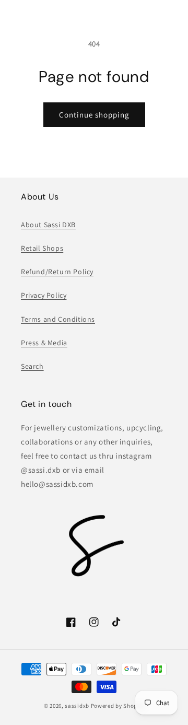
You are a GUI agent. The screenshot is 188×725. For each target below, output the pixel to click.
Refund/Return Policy (57, 271)
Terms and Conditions (58, 319)
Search (32, 366)
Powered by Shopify (118, 705)
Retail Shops (42, 248)
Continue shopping (94, 115)
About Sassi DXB (48, 224)
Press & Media (44, 342)
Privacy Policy (43, 295)
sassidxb (77, 705)
